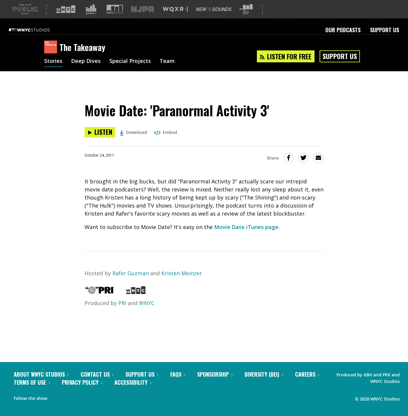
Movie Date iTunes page (246, 227)
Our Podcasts (343, 30)
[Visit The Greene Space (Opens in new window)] (246, 9)
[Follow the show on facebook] (56, 397)
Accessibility (131, 382)
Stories (53, 61)
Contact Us (95, 374)
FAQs (175, 374)
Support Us (384, 30)
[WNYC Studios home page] (37, 30)
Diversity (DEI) (262, 374)
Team (167, 61)
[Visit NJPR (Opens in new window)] (142, 9)
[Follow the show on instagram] (79, 397)
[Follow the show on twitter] (67, 397)
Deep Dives (86, 61)
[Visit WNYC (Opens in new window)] (65, 9)
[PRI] (100, 292)
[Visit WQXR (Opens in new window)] (175, 9)
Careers (305, 374)
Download (136, 132)
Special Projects (130, 61)
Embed (170, 132)
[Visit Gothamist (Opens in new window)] (91, 9)
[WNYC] (135, 292)
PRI (122, 303)
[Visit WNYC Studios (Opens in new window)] (115, 9)
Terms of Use (30, 382)
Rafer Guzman (130, 273)
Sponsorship (213, 374)
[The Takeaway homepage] (51, 47)
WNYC (146, 303)
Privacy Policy (80, 382)
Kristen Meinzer (181, 273)
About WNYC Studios (39, 374)
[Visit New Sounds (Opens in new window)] (213, 9)
